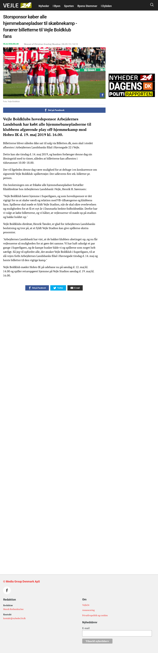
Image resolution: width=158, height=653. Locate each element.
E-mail (86, 628)
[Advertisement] (60, 513)
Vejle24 (85, 604)
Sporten (69, 6)
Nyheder (44, 6)
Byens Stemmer (87, 6)
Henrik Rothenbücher (13, 609)
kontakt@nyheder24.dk (14, 618)
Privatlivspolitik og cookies (95, 615)
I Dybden (106, 6)
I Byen (56, 6)
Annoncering (88, 610)
